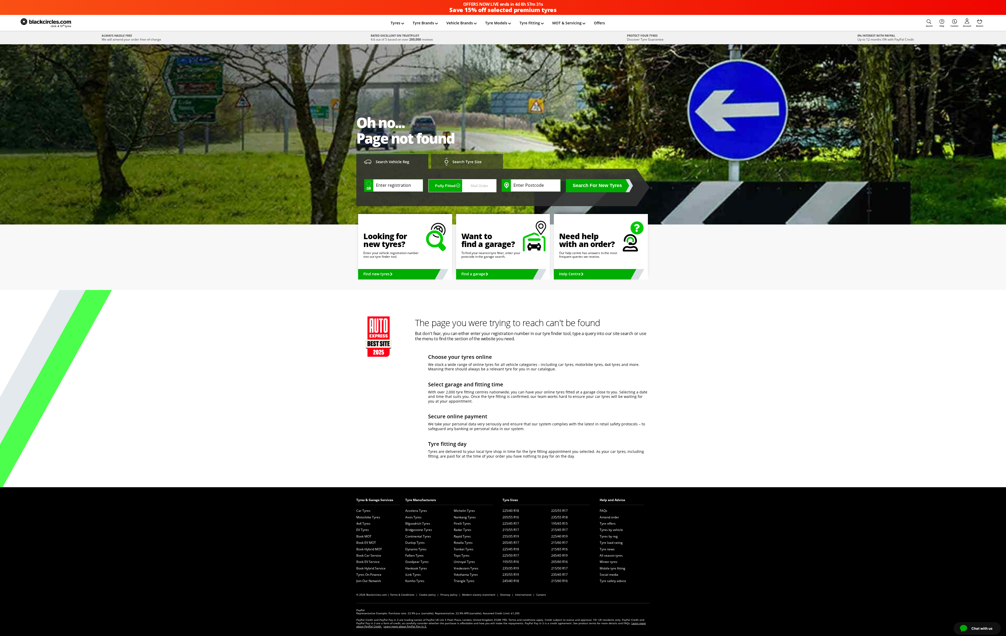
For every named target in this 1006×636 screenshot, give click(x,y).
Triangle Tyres (464, 581)
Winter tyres (608, 562)
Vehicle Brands (459, 22)
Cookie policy (427, 594)
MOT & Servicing (567, 22)
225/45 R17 (510, 523)
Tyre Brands (423, 22)
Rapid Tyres (462, 536)
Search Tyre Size (467, 161)
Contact (954, 25)
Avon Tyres (413, 517)
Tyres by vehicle (611, 530)
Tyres (395, 22)
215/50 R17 (559, 568)
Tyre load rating (611, 542)
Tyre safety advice (613, 581)
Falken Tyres (414, 555)
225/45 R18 (510, 549)
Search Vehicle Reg (392, 161)
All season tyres (611, 555)
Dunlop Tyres (415, 542)
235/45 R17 (559, 574)
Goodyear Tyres (417, 562)
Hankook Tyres (416, 568)
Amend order (609, 517)
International (523, 594)
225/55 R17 (559, 510)
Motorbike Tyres (368, 517)
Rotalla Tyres (463, 542)
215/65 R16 (559, 549)
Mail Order (479, 186)
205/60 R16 (559, 562)
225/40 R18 (510, 510)
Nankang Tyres (465, 517)
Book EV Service (368, 562)
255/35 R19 (510, 536)
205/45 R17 (510, 542)
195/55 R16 (510, 562)
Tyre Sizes (510, 500)
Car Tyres (363, 510)
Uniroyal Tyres (464, 562)
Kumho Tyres (414, 581)
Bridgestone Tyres (418, 530)
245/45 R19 (559, 555)
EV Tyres (362, 530)
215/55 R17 (510, 530)
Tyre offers (608, 523)
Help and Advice (612, 500)
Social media (609, 574)
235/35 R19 (510, 568)
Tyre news (607, 549)
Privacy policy (448, 594)
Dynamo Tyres (416, 549)
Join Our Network (368, 581)
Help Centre (570, 273)
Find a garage (473, 273)
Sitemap (505, 594)
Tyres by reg (609, 536)
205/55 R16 (510, 517)
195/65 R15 (559, 523)
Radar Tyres (462, 530)
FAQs (603, 510)
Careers (541, 594)
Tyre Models (496, 22)
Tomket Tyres (463, 549)
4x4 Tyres (363, 523)
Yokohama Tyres (466, 574)
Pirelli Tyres (462, 523)
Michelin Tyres (464, 510)
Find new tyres (376, 273)
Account (967, 25)
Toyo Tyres (461, 555)
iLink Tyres (413, 574)
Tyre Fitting (530, 22)
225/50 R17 (510, 555)
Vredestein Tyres (466, 568)
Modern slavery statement (478, 594)
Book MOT (363, 536)
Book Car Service (368, 555)
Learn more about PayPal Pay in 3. (405, 626)
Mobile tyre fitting (612, 568)
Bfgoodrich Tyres (417, 523)
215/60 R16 (559, 581)
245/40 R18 (510, 581)
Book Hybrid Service (371, 568)
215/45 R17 (559, 530)
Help (941, 25)
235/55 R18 (559, 517)
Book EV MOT (366, 542)
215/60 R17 (559, 542)
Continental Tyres (418, 536)
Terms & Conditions (402, 594)
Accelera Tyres (416, 510)
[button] (929, 23)
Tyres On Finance (368, 574)
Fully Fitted (445, 186)
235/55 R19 (510, 574)
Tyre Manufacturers (420, 500)
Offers (599, 22)
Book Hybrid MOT (369, 549)
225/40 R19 (559, 536)
